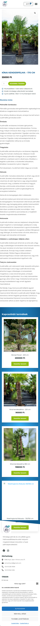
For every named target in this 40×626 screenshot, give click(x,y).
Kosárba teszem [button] (20, 364)
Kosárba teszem (17, 83)
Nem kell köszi (20, 614)
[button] (37, 584)
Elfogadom (20, 609)
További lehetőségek (20, 619)
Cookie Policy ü (24, 623)
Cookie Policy (15, 623)
